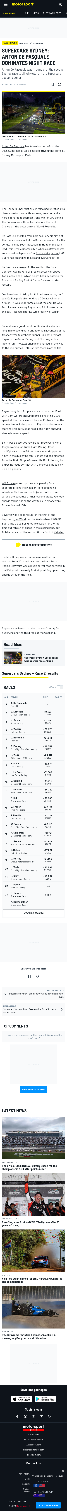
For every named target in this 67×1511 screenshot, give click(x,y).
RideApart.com (33, 1454)
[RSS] (50, 1417)
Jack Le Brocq (10, 557)
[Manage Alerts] (37, 976)
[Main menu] (5, 4)
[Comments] (60, 84)
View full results (33, 913)
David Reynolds (46, 226)
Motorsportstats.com (33, 1449)
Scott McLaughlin (30, 244)
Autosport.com (33, 1444)
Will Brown (8, 483)
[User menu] (61, 4)
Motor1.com (33, 1434)
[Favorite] (53, 84)
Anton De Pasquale (13, 146)
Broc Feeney (48, 442)
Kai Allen (59, 532)
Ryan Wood (19, 519)
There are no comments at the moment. (33, 1036)
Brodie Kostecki (23, 249)
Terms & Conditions (17, 1501)
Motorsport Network (27, 1506)
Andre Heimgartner (47, 253)
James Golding (45, 464)
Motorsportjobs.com (33, 1439)
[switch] (55, 687)
